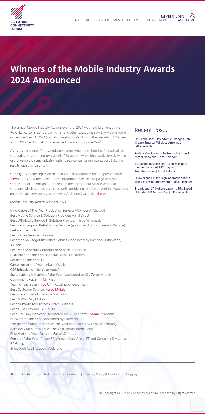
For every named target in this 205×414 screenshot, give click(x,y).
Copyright (133, 374)
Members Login (172, 16)
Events (139, 20)
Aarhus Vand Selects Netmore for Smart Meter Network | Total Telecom (162, 155)
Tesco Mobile (55, 290)
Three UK (44, 285)
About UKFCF (83, 20)
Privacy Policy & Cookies (102, 374)
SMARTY (96, 314)
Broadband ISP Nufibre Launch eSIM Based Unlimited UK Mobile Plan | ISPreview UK (163, 190)
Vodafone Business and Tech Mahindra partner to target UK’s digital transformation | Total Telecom (161, 167)
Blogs (152, 20)
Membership (122, 20)
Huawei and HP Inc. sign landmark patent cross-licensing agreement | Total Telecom (163, 180)
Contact (176, 20)
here (14, 179)
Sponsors (103, 20)
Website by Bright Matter (177, 393)
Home (190, 20)
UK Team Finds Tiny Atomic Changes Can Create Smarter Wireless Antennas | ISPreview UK (162, 143)
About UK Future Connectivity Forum (35, 374)
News (163, 20)
